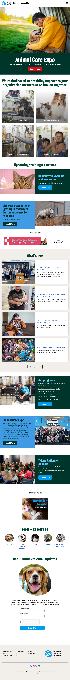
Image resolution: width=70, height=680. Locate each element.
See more (34, 367)
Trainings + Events (20, 651)
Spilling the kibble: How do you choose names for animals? (51, 295)
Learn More (35, 69)
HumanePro (22, 3)
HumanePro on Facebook (31, 666)
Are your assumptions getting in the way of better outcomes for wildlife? (16, 211)
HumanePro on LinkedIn (39, 666)
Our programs (46, 380)
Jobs (35, 544)
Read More (45, 187)
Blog (17, 655)
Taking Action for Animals (48, 462)
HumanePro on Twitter (36, 666)
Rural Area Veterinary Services (48, 399)
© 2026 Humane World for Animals (35, 674)
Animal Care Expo (13, 420)
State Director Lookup (22, 546)
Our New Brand (31, 653)
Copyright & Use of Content (42, 671)
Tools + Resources (8, 655)
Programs (5, 653)
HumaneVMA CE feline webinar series (51, 177)
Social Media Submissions (60, 545)
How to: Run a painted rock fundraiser (51, 347)
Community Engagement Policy (26, 671)
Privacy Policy (54, 671)
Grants (9, 544)
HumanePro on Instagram (34, 666)
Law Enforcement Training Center (49, 389)
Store (48, 544)
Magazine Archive (7, 651)
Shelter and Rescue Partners (47, 396)
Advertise (15, 671)
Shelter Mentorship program (47, 394)
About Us (30, 651)
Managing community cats (46, 391)
